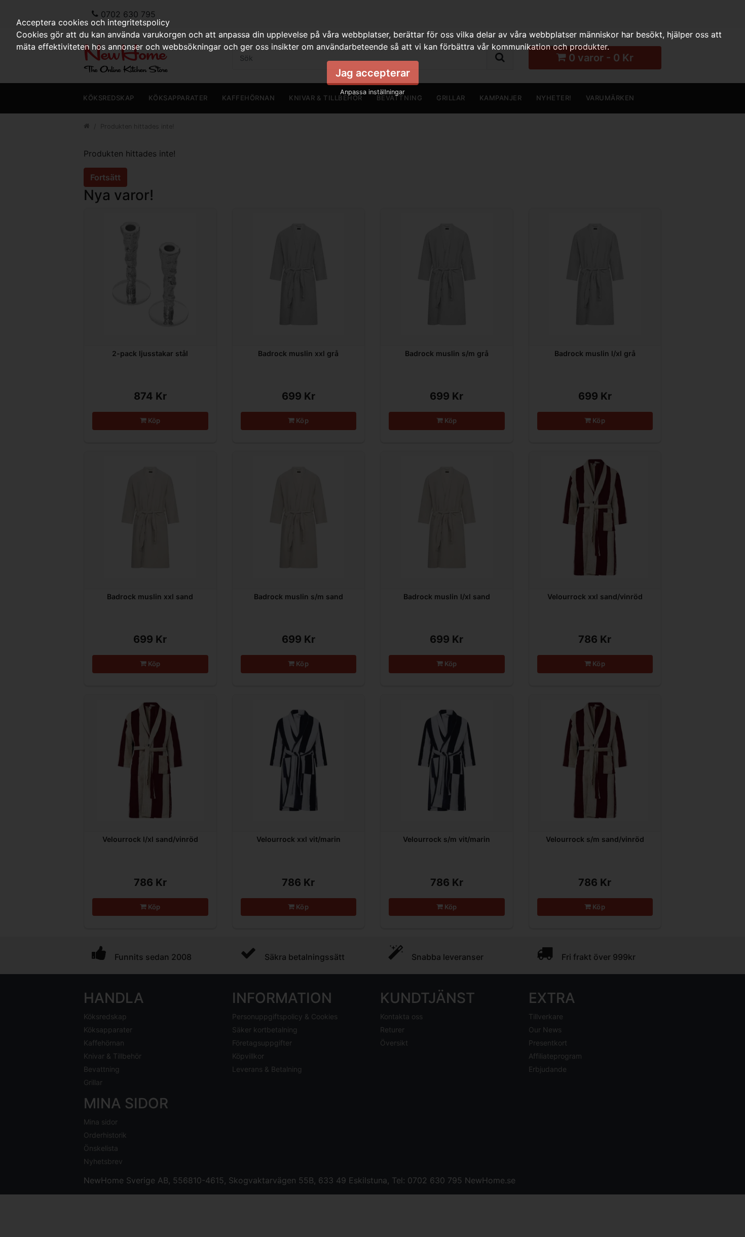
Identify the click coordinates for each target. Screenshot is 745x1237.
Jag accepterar (373, 73)
